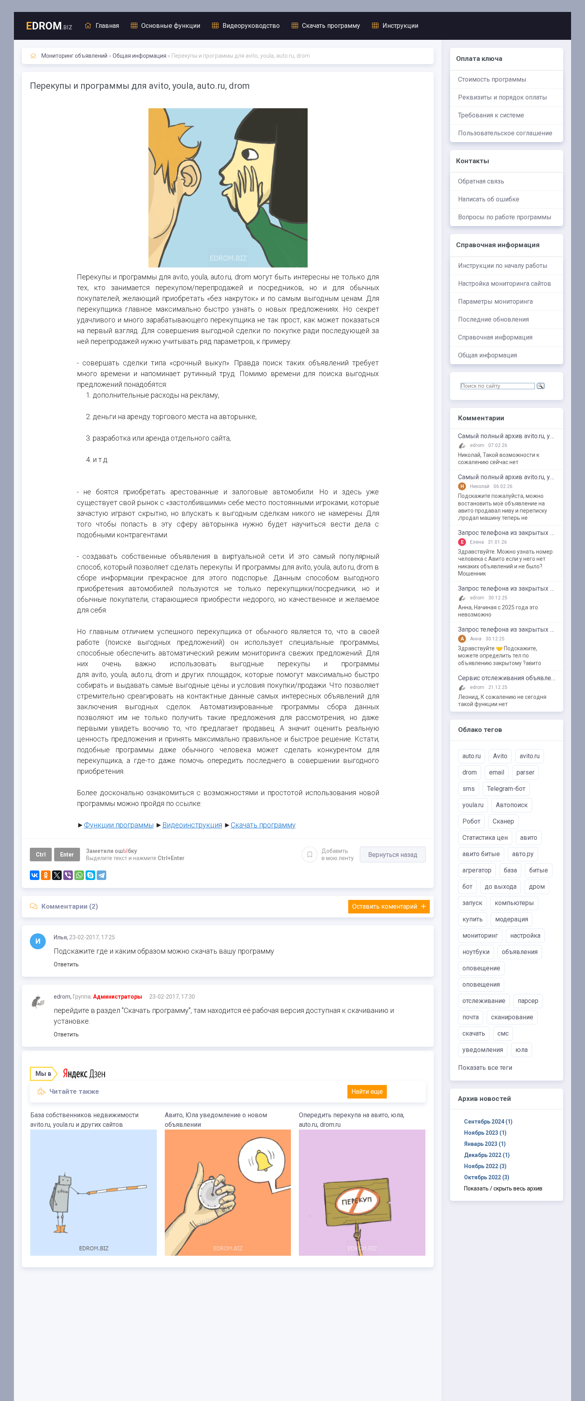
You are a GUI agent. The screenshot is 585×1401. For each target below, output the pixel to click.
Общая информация (487, 355)
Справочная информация (495, 337)
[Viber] (68, 875)
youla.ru (473, 805)
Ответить (66, 964)
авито (528, 837)
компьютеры (514, 903)
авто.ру (523, 854)
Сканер (503, 821)
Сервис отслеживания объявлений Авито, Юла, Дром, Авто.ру (506, 678)
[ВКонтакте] (34, 875)
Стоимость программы (492, 79)
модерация (511, 919)
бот (467, 886)
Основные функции (170, 25)
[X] (57, 875)
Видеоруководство (251, 25)
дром (537, 886)
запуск (472, 903)
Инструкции (400, 25)
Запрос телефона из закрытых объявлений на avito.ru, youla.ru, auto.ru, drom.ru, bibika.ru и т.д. (506, 533)
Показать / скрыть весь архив (503, 1188)
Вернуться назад (392, 855)
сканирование (512, 1017)
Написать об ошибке (488, 199)
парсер (528, 1001)
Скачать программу (331, 25)
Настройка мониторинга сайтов (504, 283)
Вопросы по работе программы (505, 217)
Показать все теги (485, 1067)
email (496, 772)
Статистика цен (485, 837)
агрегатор (476, 870)
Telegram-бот (506, 788)
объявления (520, 952)
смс (503, 1033)
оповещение (481, 968)
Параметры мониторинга (495, 301)
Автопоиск (512, 805)
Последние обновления (493, 319)
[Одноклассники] (46, 875)
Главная (107, 25)
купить (472, 919)
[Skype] (90, 875)
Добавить (338, 854)
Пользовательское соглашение (505, 133)
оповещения (481, 984)
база (510, 870)
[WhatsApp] (79, 875)
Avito (500, 756)
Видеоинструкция (192, 825)
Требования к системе (491, 115)
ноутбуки (475, 952)
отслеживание (483, 1001)
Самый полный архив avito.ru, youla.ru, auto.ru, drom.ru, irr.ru (506, 436)
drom (469, 772)
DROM (49, 26)
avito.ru (530, 756)
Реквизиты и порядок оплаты (502, 97)
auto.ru (471, 756)
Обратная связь (481, 181)
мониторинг (480, 935)
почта (470, 1017)
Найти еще (367, 1091)
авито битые (481, 854)
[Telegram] (101, 875)
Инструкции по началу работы (503, 265)
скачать (473, 1033)
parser (525, 772)
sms (468, 788)
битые (538, 870)
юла (521, 1050)
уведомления (482, 1050)
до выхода (501, 886)
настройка (525, 935)
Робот (471, 821)
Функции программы (119, 825)
